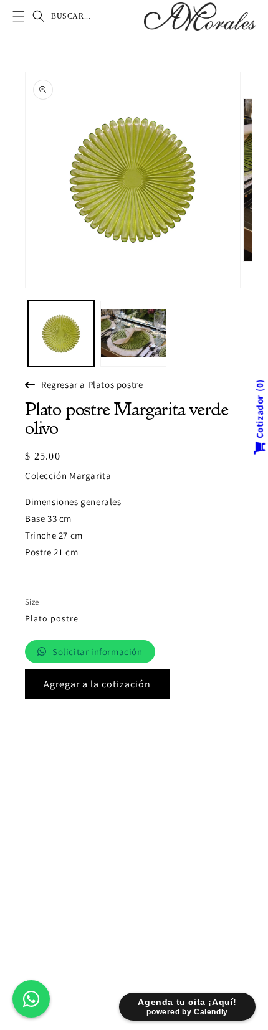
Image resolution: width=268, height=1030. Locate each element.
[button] (18, 16)
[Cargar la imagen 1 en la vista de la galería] (61, 334)
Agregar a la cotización (97, 684)
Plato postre (52, 619)
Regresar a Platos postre (92, 384)
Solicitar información (97, 652)
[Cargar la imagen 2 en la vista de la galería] (133, 334)
